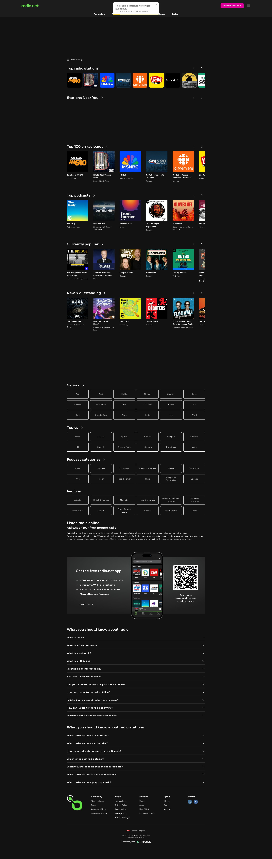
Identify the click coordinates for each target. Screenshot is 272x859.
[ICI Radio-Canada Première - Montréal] (140, 80)
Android (167, 809)
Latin (147, 415)
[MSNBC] (107, 80)
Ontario (101, 511)
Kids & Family (124, 479)
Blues (124, 415)
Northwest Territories (194, 500)
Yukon (194, 511)
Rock (101, 394)
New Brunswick (148, 500)
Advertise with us (98, 809)
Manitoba (124, 500)
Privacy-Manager (122, 818)
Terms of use (121, 801)
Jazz (194, 405)
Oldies (194, 394)
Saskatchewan (171, 511)
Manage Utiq (120, 813)
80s (124, 405)
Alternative (101, 405)
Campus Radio (124, 447)
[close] (157, 4)
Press (93, 805)
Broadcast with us (99, 813)
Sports (124, 437)
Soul (78, 415)
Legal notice (120, 809)
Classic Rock (101, 415)
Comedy (101, 447)
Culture (100, 437)
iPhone (167, 801)
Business (101, 468)
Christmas (171, 447)
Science (194, 479)
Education (124, 468)
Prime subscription (147, 813)
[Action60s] (189, 80)
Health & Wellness (147, 468)
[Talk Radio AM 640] (74, 80)
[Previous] (193, 67)
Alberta (77, 500)
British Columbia (101, 500)
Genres (162, 14)
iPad (165, 805)
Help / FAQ (144, 809)
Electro (77, 405)
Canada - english (137, 831)
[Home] (68, 59)
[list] (136, 80)
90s (171, 415)
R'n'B (194, 415)
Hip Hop (124, 394)
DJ (77, 447)
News (77, 437)
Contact (142, 801)
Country (171, 394)
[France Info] (172, 80)
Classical (148, 405)
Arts (78, 479)
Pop (77, 394)
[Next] (201, 67)
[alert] (136, 8)
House (171, 405)
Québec (147, 511)
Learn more (86, 604)
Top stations (99, 14)
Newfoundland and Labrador (171, 500)
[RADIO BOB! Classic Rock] (90, 80)
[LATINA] (156, 80)
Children (194, 437)
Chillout (147, 394)
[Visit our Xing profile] (196, 801)
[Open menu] (248, 5)
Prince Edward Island (124, 510)
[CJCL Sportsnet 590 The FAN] (123, 80)
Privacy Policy (121, 805)
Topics (175, 14)
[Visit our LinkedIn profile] (190, 801)
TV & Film (194, 468)
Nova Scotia (77, 511)
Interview (148, 447)
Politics (147, 437)
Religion (171, 437)
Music (194, 447)
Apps (141, 805)
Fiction (101, 479)
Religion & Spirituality (171, 479)
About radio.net (98, 801)
